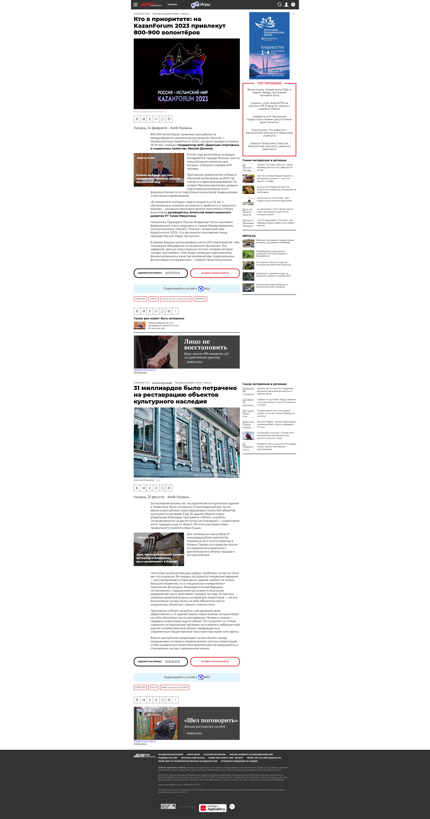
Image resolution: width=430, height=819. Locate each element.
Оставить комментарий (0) (215, 273)
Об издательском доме (170, 754)
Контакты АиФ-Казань (193, 758)
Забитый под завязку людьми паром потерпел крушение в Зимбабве (275, 241)
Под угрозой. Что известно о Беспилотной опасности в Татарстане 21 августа (269, 133)
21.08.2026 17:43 (141, 382)
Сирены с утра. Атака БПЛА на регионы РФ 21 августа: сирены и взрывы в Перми (269, 106)
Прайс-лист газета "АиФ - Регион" (225, 758)
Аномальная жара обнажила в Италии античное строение (272, 285)
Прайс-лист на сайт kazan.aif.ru (264, 758)
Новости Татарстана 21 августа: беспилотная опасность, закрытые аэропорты (269, 146)
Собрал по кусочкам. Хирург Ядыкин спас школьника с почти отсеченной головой (276, 402)
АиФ (158, 480)
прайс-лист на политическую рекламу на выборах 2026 (187, 761)
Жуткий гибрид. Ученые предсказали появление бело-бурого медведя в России (276, 424)
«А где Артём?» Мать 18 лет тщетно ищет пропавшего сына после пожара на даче (275, 212)
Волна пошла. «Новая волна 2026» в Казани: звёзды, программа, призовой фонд (269, 92)
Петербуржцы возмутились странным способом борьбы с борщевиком (272, 253)
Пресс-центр (193, 754)
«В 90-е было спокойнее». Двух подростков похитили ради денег (274, 199)
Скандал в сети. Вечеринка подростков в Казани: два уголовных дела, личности (269, 119)
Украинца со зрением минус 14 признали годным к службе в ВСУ (273, 274)
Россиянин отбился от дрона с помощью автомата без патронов (273, 263)
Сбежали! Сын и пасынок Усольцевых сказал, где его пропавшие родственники (276, 447)
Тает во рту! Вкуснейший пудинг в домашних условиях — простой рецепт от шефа (275, 178)
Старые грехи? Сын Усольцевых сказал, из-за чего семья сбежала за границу (276, 413)
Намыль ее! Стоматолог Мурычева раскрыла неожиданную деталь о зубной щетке (275, 391)
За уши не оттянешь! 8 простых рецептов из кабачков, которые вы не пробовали (276, 189)
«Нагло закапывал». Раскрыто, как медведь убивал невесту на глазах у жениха (276, 223)
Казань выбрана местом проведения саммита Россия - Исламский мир (164, 325)
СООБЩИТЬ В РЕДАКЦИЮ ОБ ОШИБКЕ (239, 761)
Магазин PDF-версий (214, 754)
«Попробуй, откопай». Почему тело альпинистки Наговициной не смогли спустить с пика (275, 435)
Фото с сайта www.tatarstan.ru (150, 111)
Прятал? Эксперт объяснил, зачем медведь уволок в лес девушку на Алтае (275, 167)
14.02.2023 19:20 (141, 13)
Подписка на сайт (167, 758)
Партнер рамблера (187, 807)
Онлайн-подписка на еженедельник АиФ (251, 754)
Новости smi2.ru (145, 370)
